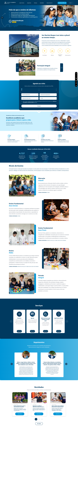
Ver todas (39, 423)
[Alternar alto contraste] (76, 78)
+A (76, 73)
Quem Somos (21, 2)
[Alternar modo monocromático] (76, 80)
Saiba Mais (20, 413)
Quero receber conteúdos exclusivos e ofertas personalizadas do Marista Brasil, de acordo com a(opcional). (39, 102)
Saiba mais (19, 331)
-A (76, 75)
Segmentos (29, 2)
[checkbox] (21, 101)
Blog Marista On (49, 2)
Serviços (35, 2)
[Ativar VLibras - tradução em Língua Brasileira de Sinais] (76, 83)
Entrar (70, 2)
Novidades (42, 2)
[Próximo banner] (73, 17)
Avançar (39, 106)
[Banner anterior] (2, 17)
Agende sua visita (61, 2)
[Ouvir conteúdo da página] (76, 85)
